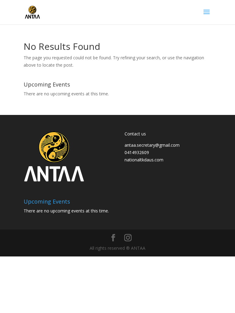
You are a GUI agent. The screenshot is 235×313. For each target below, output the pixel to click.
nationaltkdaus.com (144, 160)
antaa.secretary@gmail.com (152, 145)
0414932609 (137, 152)
